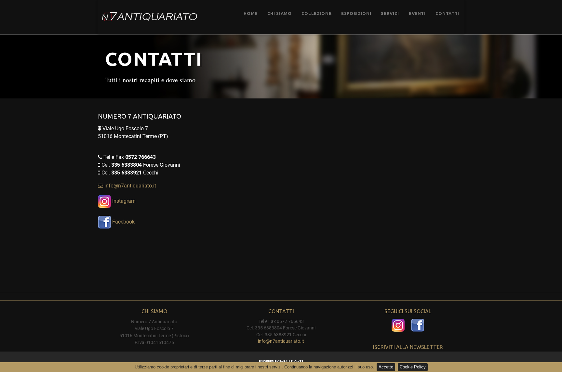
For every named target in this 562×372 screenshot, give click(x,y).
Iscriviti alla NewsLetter (408, 347)
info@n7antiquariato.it (130, 186)
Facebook (123, 222)
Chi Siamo (279, 13)
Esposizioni (356, 13)
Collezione (316, 13)
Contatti (447, 13)
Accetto (386, 367)
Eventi (417, 13)
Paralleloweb (291, 361)
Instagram (123, 201)
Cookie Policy (413, 367)
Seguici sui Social (407, 311)
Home (251, 13)
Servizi (390, 13)
